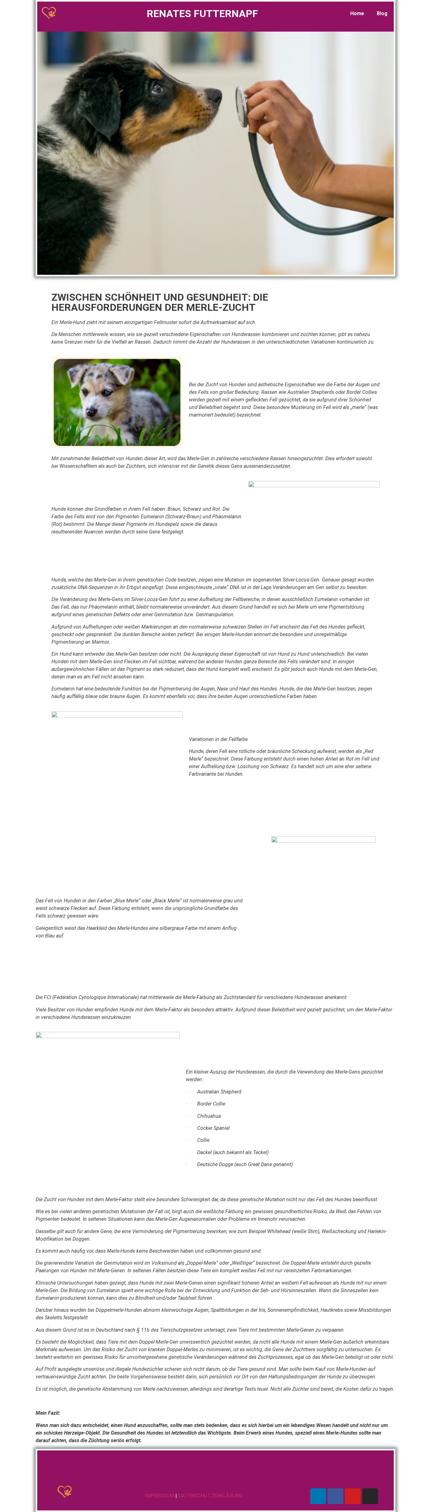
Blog (382, 13)
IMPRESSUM (159, 1496)
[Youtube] (353, 1496)
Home (357, 13)
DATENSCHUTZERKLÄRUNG (210, 1496)
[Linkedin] (318, 1496)
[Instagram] (370, 1496)
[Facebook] (335, 1496)
